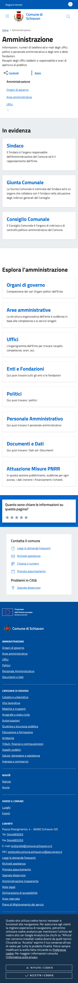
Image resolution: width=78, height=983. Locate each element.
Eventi (6, 813)
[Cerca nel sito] (68, 16)
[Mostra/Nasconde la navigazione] (7, 16)
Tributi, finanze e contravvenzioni (22, 744)
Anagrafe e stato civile (16, 714)
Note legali (8, 887)
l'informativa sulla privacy (21, 957)
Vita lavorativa (11, 703)
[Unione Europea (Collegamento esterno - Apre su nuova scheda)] (39, 613)
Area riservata (11, 898)
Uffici (5, 659)
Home (5, 30)
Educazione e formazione (17, 732)
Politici (6, 665)
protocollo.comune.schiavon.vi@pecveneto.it (35, 852)
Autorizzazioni (11, 720)
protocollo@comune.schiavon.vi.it (31, 846)
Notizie (6, 781)
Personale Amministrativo (18, 671)
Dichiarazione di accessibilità (19, 893)
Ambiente (8, 738)
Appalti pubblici (11, 749)
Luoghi (6, 807)
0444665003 (15, 834)
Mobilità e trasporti (14, 709)
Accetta (42, 975)
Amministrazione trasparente (20, 881)
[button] (13, 4)
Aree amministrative (15, 653)
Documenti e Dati (13, 677)
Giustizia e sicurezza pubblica (20, 726)
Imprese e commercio (15, 761)
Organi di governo (13, 648)
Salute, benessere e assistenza (21, 755)
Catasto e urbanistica (15, 697)
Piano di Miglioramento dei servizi (23, 904)
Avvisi (6, 787)
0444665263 (15, 840)
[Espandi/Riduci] (39, 110)
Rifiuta (41, 967)
